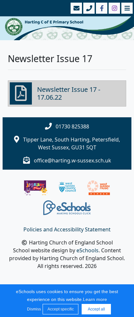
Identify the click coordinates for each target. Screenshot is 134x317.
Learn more (95, 299)
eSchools (87, 250)
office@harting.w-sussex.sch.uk (72, 160)
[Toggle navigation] (126, 8)
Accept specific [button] (60, 309)
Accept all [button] (96, 309)
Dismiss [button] (33, 309)
